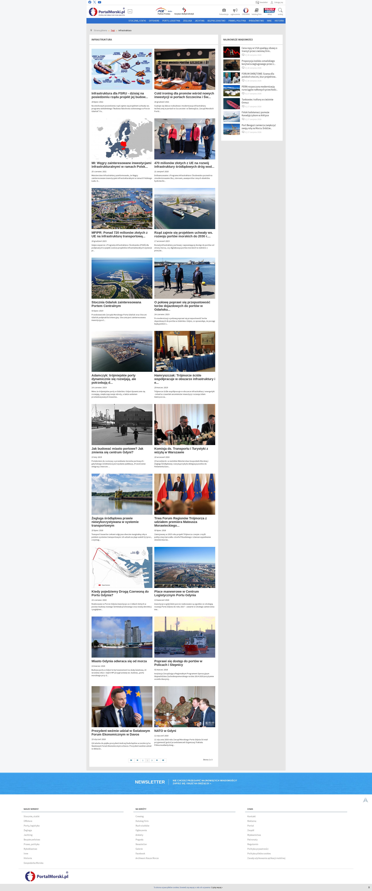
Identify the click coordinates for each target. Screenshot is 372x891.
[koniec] (163, 760)
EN (130, 11)
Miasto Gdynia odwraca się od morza (119, 661)
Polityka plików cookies (259, 853)
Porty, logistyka (171, 20)
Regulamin (252, 844)
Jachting (199, 20)
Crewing (140, 816)
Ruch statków (142, 825)
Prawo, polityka (237, 20)
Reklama (251, 820)
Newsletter (141, 844)
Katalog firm (142, 820)
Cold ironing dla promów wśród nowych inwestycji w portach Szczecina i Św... (184, 95)
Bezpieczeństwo (216, 20)
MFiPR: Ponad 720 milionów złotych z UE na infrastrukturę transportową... (120, 234)
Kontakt (251, 816)
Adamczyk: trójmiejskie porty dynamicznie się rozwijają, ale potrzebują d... (114, 379)
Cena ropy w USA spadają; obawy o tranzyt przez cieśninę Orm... (259, 49)
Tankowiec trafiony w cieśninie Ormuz (257, 101)
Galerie (139, 848)
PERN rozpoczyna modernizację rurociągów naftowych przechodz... (260, 88)
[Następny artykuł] (157, 760)
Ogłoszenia (141, 830)
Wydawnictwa (254, 834)
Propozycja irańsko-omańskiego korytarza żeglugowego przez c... (259, 62)
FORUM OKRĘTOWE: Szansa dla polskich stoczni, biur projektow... (259, 75)
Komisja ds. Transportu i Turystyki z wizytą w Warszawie (181, 450)
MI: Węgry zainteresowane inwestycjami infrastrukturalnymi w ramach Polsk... (121, 164)
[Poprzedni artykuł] (138, 760)
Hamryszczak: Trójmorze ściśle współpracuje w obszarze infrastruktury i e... (184, 379)
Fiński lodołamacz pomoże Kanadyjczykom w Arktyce (255, 114)
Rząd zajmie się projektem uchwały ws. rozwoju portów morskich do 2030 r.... (183, 234)
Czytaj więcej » (217, 887)
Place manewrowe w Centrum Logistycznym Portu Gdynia (176, 593)
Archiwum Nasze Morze (147, 858)
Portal (250, 825)
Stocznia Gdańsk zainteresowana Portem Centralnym (116, 304)
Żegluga (187, 20)
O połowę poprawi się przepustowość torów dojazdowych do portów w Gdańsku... (182, 305)
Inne (269, 20)
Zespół (250, 830)
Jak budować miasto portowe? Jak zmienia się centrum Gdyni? (117, 450)
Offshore (154, 20)
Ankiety (139, 834)
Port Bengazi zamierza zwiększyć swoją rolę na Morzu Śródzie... (259, 127)
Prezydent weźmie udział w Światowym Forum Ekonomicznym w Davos (121, 732)
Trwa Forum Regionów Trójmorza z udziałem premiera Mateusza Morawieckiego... (180, 521)
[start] (131, 760)
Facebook (140, 853)
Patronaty (252, 839)
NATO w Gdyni (165, 731)
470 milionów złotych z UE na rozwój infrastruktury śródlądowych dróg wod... (184, 164)
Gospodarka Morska (33, 862)
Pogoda (139, 839)
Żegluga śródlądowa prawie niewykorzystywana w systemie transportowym (115, 521)
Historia (279, 20)
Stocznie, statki (137, 20)
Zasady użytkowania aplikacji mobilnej (266, 858)
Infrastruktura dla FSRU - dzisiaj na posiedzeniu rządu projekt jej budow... (120, 95)
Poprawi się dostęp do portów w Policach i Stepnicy (178, 663)
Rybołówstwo (256, 20)
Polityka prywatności (257, 848)
